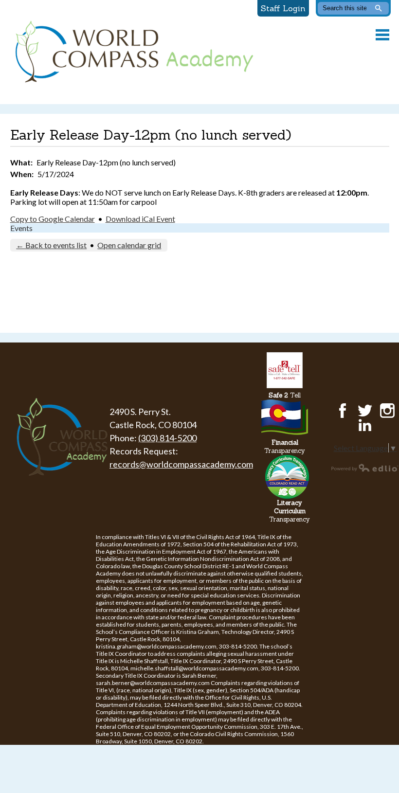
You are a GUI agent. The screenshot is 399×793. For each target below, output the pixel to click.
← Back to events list (51, 245)
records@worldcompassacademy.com (181, 464)
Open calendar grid (129, 245)
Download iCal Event (140, 218)
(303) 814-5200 (167, 438)
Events (21, 228)
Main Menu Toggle (382, 34)
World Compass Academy (132, 52)
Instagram (387, 410)
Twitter (365, 410)
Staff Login (283, 8)
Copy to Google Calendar (52, 218)
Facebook (342, 410)
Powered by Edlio (365, 467)
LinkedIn (365, 425)
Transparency (284, 446)
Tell (285, 395)
